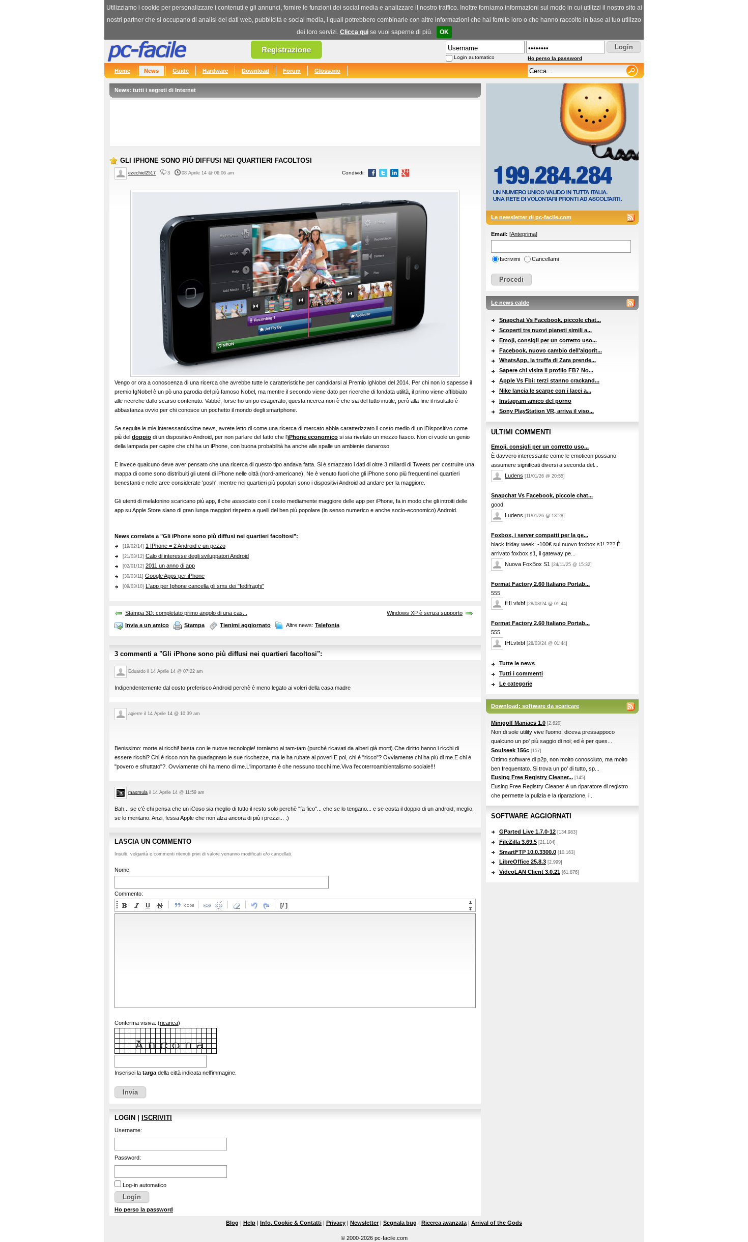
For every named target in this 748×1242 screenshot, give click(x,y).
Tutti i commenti (521, 673)
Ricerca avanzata (444, 1223)
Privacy (336, 1223)
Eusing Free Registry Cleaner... (532, 777)
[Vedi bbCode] (283, 905)
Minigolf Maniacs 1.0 (518, 723)
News (151, 71)
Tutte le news (517, 663)
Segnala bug (400, 1223)
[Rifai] (266, 905)
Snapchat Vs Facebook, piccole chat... (550, 320)
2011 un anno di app (170, 566)
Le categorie (515, 684)
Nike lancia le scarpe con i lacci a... (545, 391)
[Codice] (189, 905)
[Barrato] (159, 905)
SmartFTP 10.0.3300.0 (527, 852)
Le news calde (510, 303)
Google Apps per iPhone (175, 576)
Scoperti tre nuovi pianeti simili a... (545, 330)
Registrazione (286, 49)
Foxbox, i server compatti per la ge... (539, 535)
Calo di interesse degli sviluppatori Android (197, 556)
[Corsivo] (136, 905)
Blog (232, 1223)
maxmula (138, 792)
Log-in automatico (144, 1185)
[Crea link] (207, 905)
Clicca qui (354, 32)
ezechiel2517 (142, 172)
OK (444, 32)
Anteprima (523, 234)
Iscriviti (156, 1117)
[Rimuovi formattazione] (236, 905)
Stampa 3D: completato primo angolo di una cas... (186, 613)
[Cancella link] (218, 905)
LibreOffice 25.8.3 (522, 862)
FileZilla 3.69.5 (518, 842)
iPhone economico (312, 437)
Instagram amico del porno (535, 401)
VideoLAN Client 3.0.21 (529, 872)
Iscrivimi (510, 259)
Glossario (327, 71)
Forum (292, 71)
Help (249, 1223)
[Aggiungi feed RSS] (630, 218)
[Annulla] (254, 905)
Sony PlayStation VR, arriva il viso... (546, 411)
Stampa (194, 625)
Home (122, 71)
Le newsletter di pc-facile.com (531, 217)
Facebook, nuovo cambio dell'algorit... (550, 350)
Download (255, 71)
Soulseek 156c (510, 750)
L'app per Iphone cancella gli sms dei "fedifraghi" (205, 586)
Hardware (215, 71)
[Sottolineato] (147, 905)
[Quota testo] (177, 905)
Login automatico (474, 57)
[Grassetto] (124, 905)
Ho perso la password (555, 58)
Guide (180, 71)
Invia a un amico (147, 625)
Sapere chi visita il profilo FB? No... (546, 370)
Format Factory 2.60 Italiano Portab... (540, 584)
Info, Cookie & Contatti (291, 1223)
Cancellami (545, 259)
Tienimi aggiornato (245, 625)
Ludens (514, 475)
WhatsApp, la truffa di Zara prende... (547, 360)
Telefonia (327, 625)
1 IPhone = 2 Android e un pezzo (185, 546)
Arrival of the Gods (496, 1223)
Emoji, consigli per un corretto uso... (548, 340)
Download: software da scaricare (535, 706)
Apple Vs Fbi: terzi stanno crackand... (549, 380)
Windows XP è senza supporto (425, 613)
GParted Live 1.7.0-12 (527, 832)
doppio (141, 437)
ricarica (169, 1023)
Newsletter (364, 1223)
